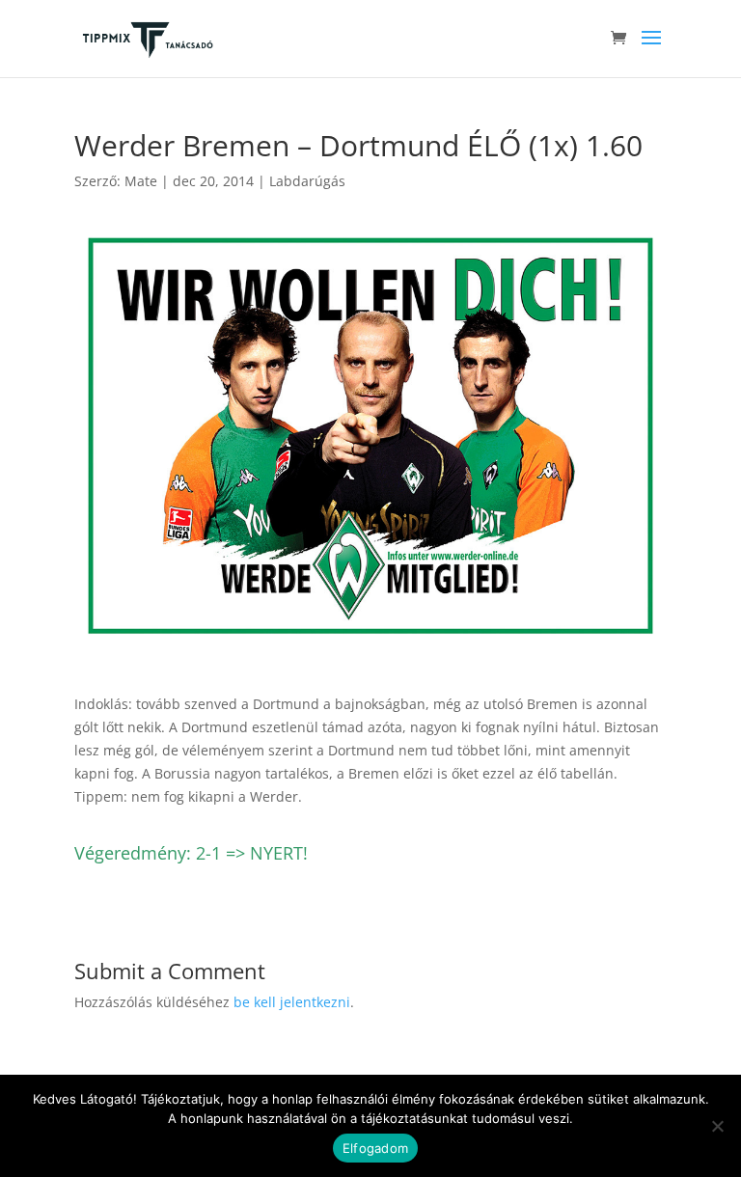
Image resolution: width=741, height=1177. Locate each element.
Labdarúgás (307, 181)
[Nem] (717, 1126)
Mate (140, 181)
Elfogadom (375, 1148)
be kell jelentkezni (291, 1002)
